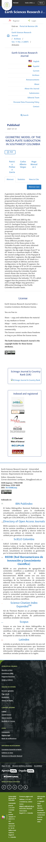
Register (15, 21)
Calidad (4, 711)
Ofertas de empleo (7, 700)
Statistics (21, 179)
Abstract (10, 179)
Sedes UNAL (29, 3)
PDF (11, 152)
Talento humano (7, 718)
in (3, 787)
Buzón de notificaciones (9, 738)
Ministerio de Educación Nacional (12, 756)
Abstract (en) (34, 187)
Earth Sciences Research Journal (21, 34)
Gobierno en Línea (7, 753)
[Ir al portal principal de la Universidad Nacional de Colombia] (7, 5)
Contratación (6, 732)
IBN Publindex (24, 503)
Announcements (32, 80)
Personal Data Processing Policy (26, 102)
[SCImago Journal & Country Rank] (25, 380)
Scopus (24, 622)
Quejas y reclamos (7, 680)
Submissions (34, 93)
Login (33, 21)
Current (36, 71)
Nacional (15, 3)
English (36, 62)
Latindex (24, 639)
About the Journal (32, 89)
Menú (41, 3)
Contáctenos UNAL (7, 673)
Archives (17, 39)
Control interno (6, 715)
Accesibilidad (38, 766)
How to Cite (34, 179)
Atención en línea (7, 670)
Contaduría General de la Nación (12, 749)
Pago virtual (5, 694)
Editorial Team (33, 98)
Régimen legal (6, 735)
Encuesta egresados (8, 691)
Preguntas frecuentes (8, 676)
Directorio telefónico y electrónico (22, 766)
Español (35, 66)
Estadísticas (5, 697)
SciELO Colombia (24, 539)
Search (25, 115)
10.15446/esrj (11, 488)
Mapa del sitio (6, 766)
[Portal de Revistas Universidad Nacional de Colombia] (8, 36)
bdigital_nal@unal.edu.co (26, 806)
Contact (36, 107)
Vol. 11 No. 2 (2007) (20, 42)
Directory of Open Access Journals (24, 521)
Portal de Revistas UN (29, 26)
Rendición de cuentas (8, 721)
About (36, 84)
